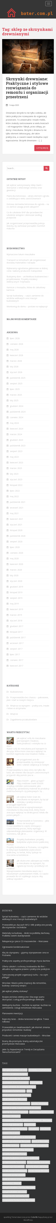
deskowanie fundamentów (14, 1091)
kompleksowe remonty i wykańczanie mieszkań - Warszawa (27, 1120)
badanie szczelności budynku (15, 1074)
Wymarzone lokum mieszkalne (21, 254)
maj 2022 (14, 496)
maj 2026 (14, 349)
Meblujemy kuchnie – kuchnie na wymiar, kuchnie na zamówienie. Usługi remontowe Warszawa (26, 1006)
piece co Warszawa (40, 1141)
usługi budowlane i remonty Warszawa (18, 1187)
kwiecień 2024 (16, 428)
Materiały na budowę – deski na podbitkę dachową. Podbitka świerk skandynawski (26, 934)
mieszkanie (45, 1128)
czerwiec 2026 (16, 344)
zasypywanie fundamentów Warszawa (18, 1200)
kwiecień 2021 (16, 519)
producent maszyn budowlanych (34, 1145)
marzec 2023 (16, 468)
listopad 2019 (16, 592)
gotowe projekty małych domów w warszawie (21, 1107)
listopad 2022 (16, 485)
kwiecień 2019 (16, 609)
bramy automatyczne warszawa (16, 1078)
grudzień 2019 (16, 586)
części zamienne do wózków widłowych (19, 1087)
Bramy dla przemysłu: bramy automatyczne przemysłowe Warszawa (22, 1042)
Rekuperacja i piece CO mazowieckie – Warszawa (25, 941)
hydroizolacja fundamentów (41, 1112)
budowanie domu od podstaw (15, 1082)
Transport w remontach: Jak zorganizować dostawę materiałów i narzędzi (26, 261)
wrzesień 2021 (16, 507)
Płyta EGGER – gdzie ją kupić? (30, 780)
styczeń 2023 (16, 479)
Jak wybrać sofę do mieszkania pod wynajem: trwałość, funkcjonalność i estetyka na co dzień (26, 742)
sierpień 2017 (16, 648)
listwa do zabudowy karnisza (15, 1128)
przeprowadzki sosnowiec (38, 1162)
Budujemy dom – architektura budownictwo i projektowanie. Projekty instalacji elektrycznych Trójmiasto (27, 279)
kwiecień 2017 (16, 665)
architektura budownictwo (39, 1070)
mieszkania (33, 1128)
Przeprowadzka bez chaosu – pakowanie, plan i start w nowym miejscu (28, 698)
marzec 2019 (16, 615)
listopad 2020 (16, 530)
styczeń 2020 (16, 581)
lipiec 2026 (15, 338)
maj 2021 (14, 513)
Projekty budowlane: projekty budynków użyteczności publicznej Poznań (28, 842)
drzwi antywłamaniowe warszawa (16, 1095)
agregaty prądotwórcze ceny (15, 1070)
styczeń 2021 (16, 524)
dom (29, 1091)
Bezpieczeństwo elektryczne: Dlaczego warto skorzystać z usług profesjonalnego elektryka (23, 998)
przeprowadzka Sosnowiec (14, 1162)
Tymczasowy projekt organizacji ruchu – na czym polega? (25, 976)
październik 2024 (17, 411)
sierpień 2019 (16, 598)
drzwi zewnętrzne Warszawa (14, 1099)
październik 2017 (17, 637)
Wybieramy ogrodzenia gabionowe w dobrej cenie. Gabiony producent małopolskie (27, 269)
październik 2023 (17, 445)
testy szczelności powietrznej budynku (18, 1179)
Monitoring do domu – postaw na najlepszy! (27, 306)
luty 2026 (14, 366)
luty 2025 (14, 400)
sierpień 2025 (16, 383)
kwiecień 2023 (16, 462)
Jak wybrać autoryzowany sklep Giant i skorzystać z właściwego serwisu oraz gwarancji (24, 188)
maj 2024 (14, 423)
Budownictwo (16, 691)
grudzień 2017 (16, 626)
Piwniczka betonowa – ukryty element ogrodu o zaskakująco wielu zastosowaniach (28, 197)
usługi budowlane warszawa (14, 1191)
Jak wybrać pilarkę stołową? (15, 991)
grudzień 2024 (16, 406)
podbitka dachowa (11, 1145)
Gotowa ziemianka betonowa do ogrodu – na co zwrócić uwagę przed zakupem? (28, 205)
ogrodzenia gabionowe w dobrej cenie (19, 1137)
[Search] (46, 168)
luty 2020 (14, 575)
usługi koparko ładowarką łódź (15, 1196)
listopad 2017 (16, 631)
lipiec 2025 (15, 389)
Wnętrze (14, 714)
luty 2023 (14, 473)
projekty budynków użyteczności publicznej (20, 1158)
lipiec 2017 (15, 654)
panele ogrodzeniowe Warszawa (16, 1141)
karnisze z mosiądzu (11, 1116)
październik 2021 (17, 502)
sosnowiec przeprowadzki (14, 1175)
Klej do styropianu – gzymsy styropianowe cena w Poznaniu (25, 954)
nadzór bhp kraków (11, 1133)
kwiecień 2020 (16, 564)
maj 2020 (14, 558)
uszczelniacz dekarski (12, 1183)
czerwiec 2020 (16, 552)
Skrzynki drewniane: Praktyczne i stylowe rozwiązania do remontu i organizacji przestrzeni (27, 87)
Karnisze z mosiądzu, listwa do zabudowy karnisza (26, 288)
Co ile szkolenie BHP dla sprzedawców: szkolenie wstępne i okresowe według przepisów (25, 215)
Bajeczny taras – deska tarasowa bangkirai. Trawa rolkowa (25, 1020)
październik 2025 (17, 377)
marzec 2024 (16, 434)
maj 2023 (14, 456)
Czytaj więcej (42, 148)
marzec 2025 (16, 394)
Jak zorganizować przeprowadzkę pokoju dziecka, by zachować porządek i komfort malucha (26, 226)
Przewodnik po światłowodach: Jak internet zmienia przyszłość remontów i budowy (26, 1028)
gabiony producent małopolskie (16, 1103)
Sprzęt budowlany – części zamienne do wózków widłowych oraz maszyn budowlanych (25, 298)
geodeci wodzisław (39, 1103)
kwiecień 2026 (16, 355)
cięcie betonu (36, 1082)
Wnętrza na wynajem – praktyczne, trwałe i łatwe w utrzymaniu (28, 707)
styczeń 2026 (16, 372)
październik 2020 (17, 536)
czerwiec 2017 (16, 660)
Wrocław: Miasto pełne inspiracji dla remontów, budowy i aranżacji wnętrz (24, 984)
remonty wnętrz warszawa (37, 1166)
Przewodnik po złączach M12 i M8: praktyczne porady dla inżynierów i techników (27, 926)
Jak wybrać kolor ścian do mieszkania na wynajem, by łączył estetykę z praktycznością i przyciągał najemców (27, 800)
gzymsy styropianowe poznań (15, 1112)
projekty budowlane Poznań (14, 1154)
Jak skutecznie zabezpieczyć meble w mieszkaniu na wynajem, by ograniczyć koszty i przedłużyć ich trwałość (28, 864)
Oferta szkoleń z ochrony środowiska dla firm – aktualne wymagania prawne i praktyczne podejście (26, 967)
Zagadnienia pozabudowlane (23, 719)
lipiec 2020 (15, 547)
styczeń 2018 (16, 620)
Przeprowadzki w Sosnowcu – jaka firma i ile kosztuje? (33, 822)
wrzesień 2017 (16, 643)
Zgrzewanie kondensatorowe (15, 947)
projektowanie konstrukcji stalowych (18, 1149)
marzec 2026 (16, 361)
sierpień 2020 (16, 541)
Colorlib (34, 1217)
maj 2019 (14, 603)
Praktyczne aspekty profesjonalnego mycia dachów (26, 960)
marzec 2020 (16, 569)
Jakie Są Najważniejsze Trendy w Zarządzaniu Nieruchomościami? (23, 1050)
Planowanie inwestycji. (12, 1013)
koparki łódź (30, 1124)
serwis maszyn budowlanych (14, 1170)
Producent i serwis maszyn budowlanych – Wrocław (26, 1035)
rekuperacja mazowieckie (13, 1166)
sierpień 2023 (16, 451)
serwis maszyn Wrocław (38, 1170)
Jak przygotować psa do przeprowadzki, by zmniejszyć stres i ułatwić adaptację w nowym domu (28, 763)
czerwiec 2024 (16, 417)
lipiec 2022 (15, 490)
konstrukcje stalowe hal (12, 1124)
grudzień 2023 (16, 440)
